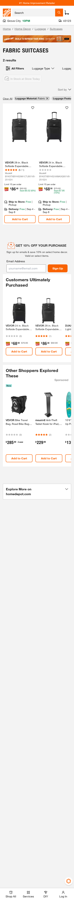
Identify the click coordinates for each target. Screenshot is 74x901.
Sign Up (57, 268)
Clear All (7, 98)
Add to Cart (20, 219)
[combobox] (33, 12)
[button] (64, 89)
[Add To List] (33, 108)
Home (7, 28)
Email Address (15, 261)
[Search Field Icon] (59, 12)
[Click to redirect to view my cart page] (67, 12)
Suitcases (56, 28)
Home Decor (23, 28)
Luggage (40, 28)
